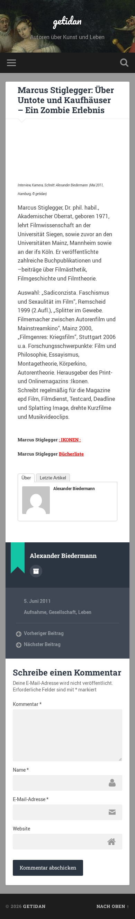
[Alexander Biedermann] (36, 512)
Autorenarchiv (36, 571)
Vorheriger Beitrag (44, 633)
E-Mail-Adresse (30, 799)
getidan (67, 20)
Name (21, 770)
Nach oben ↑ (113, 906)
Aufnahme (35, 612)
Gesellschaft (62, 612)
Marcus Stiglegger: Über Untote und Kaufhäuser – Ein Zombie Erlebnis (66, 100)
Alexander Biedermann (74, 488)
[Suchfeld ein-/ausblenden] (124, 63)
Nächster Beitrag (42, 644)
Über (26, 477)
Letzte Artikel (53, 477)
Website (21, 828)
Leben (84, 612)
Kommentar (27, 704)
